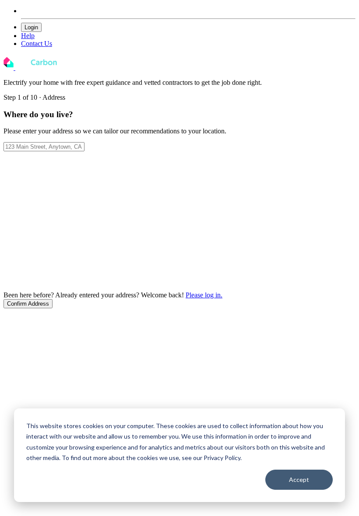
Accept (299, 479)
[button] (28, 303)
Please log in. (204, 295)
